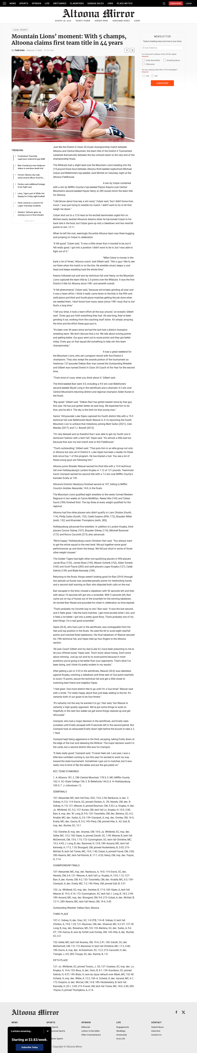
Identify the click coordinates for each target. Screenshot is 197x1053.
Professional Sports (55, 1031)
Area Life (120, 1038)
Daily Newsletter (153, 60)
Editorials (85, 1027)
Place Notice (125, 3)
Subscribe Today (121, 21)
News (13, 3)
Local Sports (20, 30)
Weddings (120, 1031)
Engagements (122, 1027)
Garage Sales (95, 3)
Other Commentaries (91, 1035)
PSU (48, 1035)
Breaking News (173, 60)
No (156, 76)
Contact (156, 1022)
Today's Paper (83, 21)
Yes (147, 76)
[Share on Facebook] (126, 50)
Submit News (101, 21)
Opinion (36, 3)
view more (28, 221)
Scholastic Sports (54, 1038)
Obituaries (59, 3)
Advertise (155, 1031)
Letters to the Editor (90, 1031)
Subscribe (175, 3)
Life (47, 3)
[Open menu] (4, 3)
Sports (23, 3)
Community (121, 1035)
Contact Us (156, 1035)
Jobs (110, 3)
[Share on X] (132, 50)
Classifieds (77, 3)
